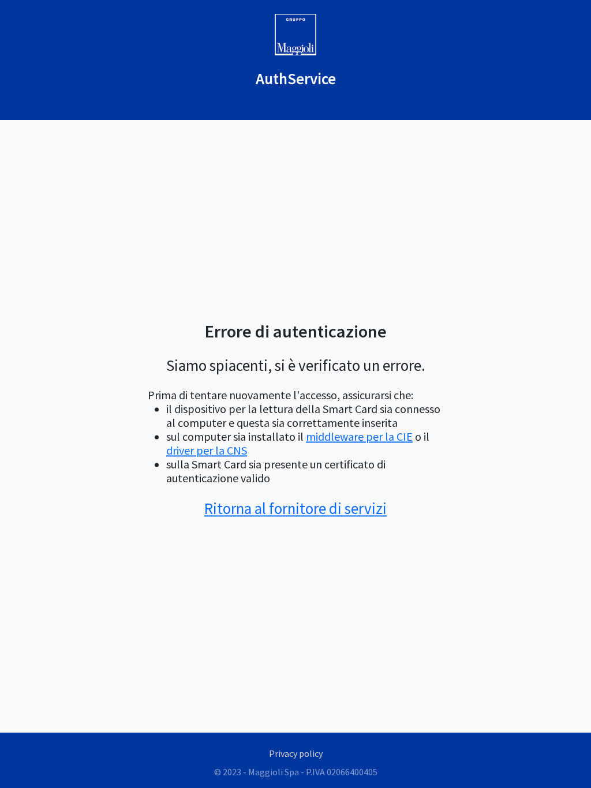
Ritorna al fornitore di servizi (295, 508)
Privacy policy (296, 753)
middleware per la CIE (359, 436)
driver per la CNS (206, 450)
